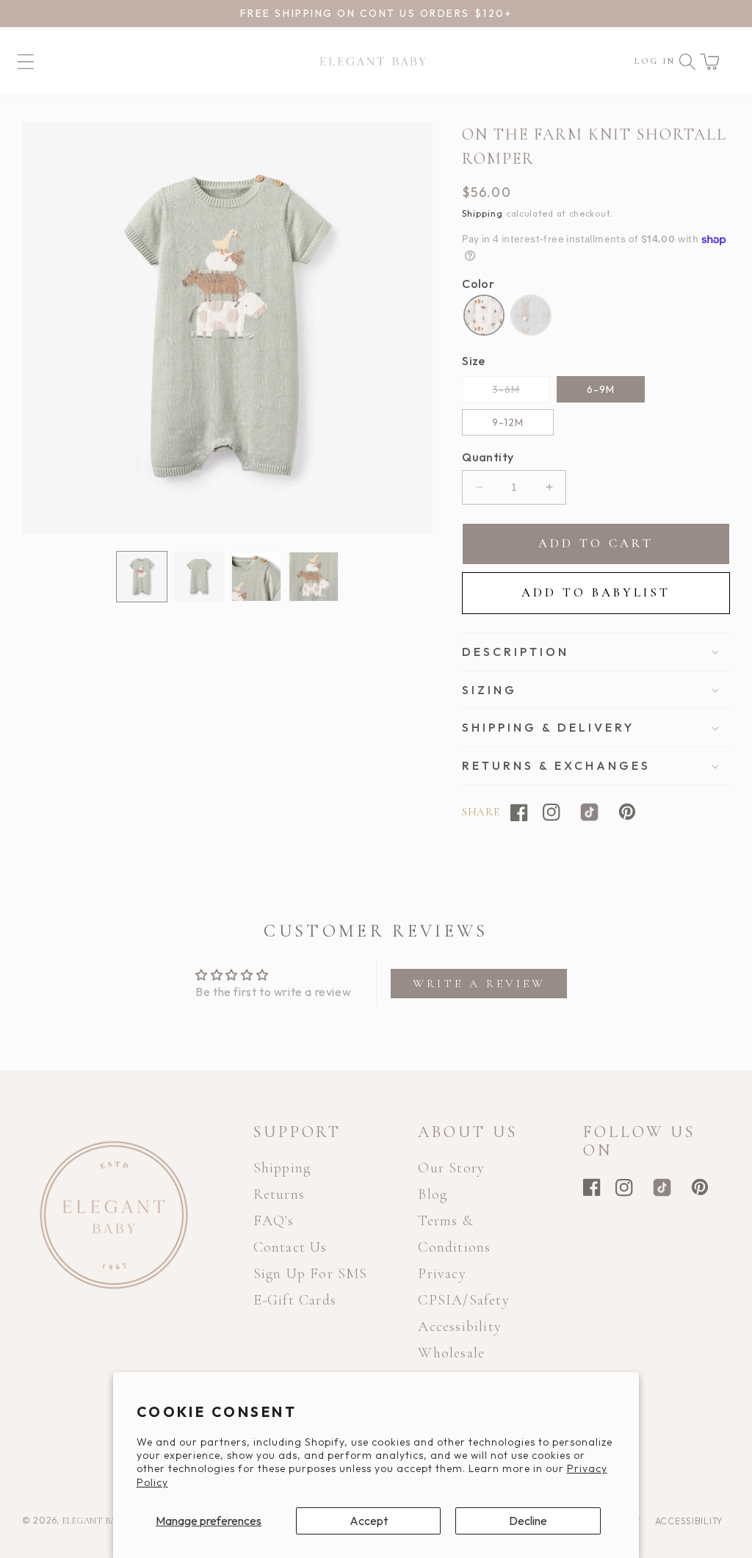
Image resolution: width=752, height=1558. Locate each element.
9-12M (508, 422)
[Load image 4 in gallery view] (314, 577)
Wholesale (451, 1353)
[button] (709, 62)
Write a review (479, 983)
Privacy (442, 1274)
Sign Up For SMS (310, 1274)
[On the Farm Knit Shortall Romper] (484, 315)
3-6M (521, 392)
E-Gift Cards (294, 1300)
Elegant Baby (96, 1520)
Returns (279, 1194)
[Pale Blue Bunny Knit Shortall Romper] (531, 315)
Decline (528, 1520)
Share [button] (480, 811)
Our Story (451, 1168)
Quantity (487, 457)
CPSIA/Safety (463, 1300)
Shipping (482, 213)
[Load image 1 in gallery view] (142, 577)
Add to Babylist (595, 592)
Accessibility (460, 1326)
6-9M (601, 389)
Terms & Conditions (454, 1234)
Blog (432, 1194)
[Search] (687, 62)
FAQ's (273, 1221)
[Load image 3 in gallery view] (256, 577)
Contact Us (290, 1247)
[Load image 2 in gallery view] (199, 577)
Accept (369, 1520)
